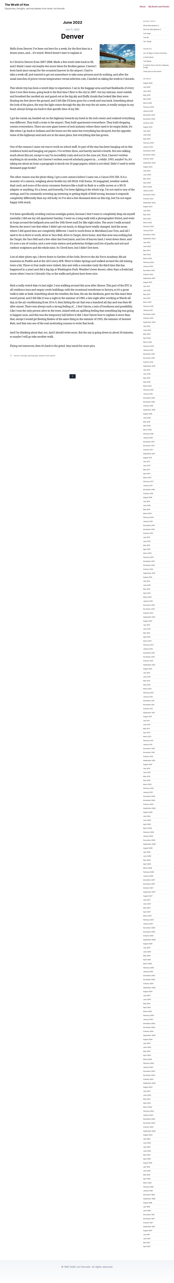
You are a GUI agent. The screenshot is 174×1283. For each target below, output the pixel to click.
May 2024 (146, 179)
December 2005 (149, 975)
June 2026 (147, 91)
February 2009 (148, 832)
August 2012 (147, 669)
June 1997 (147, 1238)
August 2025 (147, 127)
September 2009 (149, 808)
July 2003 (146, 1091)
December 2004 (149, 1023)
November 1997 (149, 1219)
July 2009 (146, 816)
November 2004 (149, 1027)
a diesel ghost (148, 57)
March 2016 (147, 513)
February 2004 (148, 1063)
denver (16, 356)
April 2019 (146, 382)
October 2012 (148, 661)
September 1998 (149, 1199)
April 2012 (146, 685)
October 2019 (148, 362)
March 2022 (147, 258)
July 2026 (146, 87)
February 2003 (148, 1111)
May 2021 (146, 294)
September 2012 (149, 665)
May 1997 (146, 1242)
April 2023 (147, 218)
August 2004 (147, 1039)
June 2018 (147, 418)
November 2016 (149, 489)
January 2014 (148, 601)
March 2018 (147, 430)
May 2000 (146, 1155)
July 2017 (146, 461)
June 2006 (147, 952)
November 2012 (149, 657)
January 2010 (148, 792)
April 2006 (147, 960)
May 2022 (146, 250)
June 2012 (147, 677)
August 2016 (147, 497)
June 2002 (147, 1143)
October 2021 (148, 274)
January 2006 (148, 971)
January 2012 (148, 697)
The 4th (146, 37)
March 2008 (147, 868)
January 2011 (147, 744)
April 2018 (146, 426)
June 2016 (147, 505)
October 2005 (148, 983)
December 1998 (149, 1195)
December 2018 (149, 398)
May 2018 (146, 422)
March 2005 (147, 1011)
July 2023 (146, 210)
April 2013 (146, 637)
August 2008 (147, 848)
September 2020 (149, 322)
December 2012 (149, 653)
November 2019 (149, 358)
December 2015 (149, 525)
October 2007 (148, 888)
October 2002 (148, 1127)
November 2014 (149, 565)
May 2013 (146, 633)
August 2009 (147, 812)
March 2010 (147, 784)
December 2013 (149, 605)
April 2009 (147, 824)
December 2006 (149, 928)
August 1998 (147, 1203)
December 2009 (149, 796)
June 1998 (147, 1211)
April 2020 (147, 338)
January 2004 (148, 1067)
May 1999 (146, 1175)
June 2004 (147, 1047)
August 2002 (147, 1135)
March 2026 (147, 103)
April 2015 (146, 549)
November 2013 (149, 609)
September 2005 (149, 987)
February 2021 (148, 306)
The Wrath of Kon (17, 4)
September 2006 (149, 940)
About (142, 6)
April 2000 (147, 1159)
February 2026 (148, 107)
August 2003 (147, 1087)
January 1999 (148, 1191)
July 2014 (146, 581)
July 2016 (146, 501)
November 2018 (149, 402)
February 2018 (148, 434)
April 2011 (146, 732)
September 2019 (149, 366)
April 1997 (146, 1246)
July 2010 (146, 768)
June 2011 (146, 724)
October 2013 (148, 613)
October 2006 (148, 936)
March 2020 (147, 342)
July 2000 (146, 1147)
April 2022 (147, 254)
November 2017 (149, 446)
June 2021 (147, 290)
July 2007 (146, 900)
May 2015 (146, 545)
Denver (72, 36)
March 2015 (147, 553)
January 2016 (148, 521)
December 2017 (149, 442)
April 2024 (147, 183)
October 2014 (148, 569)
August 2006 (147, 944)
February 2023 (148, 226)
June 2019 (147, 374)
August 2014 (147, 577)
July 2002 (146, 1139)
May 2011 (146, 728)
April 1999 (146, 1179)
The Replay (147, 61)
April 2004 (147, 1055)
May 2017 (146, 469)
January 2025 (148, 147)
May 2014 (146, 589)
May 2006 (146, 956)
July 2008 (146, 852)
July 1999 (146, 1167)
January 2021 (148, 310)
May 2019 (146, 378)
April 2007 (147, 912)
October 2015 (148, 533)
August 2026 (147, 83)
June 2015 (147, 541)
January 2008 (148, 876)
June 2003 (147, 1095)
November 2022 (149, 234)
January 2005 (148, 1019)
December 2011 (148, 701)
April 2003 (147, 1103)
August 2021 (147, 282)
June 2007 (147, 904)
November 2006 (149, 932)
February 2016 (148, 517)
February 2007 (148, 920)
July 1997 (146, 1234)
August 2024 (147, 167)
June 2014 (147, 585)
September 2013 (149, 617)
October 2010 (148, 756)
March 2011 (147, 736)
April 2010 (146, 780)
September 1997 (149, 1226)
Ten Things (147, 41)
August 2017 (147, 458)
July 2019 (146, 370)
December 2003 (149, 1071)
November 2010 (149, 752)
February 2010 (148, 788)
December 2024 (149, 151)
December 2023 (149, 195)
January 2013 (148, 649)
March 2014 (147, 597)
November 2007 (149, 884)
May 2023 (146, 214)
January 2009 (148, 836)
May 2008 (146, 860)
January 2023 (148, 230)
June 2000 (147, 1151)
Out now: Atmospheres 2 (152, 29)
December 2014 (149, 561)
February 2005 (148, 1015)
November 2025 (149, 119)
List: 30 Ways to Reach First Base (155, 53)
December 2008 (149, 840)
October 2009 (148, 804)
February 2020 (148, 346)
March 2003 (147, 1107)
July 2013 (146, 625)
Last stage (147, 33)
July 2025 (146, 131)
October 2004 (148, 1031)
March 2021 (147, 302)
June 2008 (147, 856)
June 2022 (147, 246)
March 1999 (147, 1183)
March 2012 (147, 689)
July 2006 (146, 948)
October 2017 (148, 450)
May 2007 (146, 908)
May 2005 (146, 1003)
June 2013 (147, 629)
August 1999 (147, 1163)
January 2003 (148, 1115)
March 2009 (147, 828)
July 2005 (146, 995)
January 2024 (148, 191)
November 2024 (149, 155)
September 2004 (149, 1035)
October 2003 (148, 1079)
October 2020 (148, 318)
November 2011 (148, 705)
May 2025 (146, 139)
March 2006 (147, 964)
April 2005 (147, 1007)
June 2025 (147, 135)
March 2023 (147, 223)
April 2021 (146, 298)
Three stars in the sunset (152, 71)
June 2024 (147, 175)
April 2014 (146, 593)
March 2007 (147, 916)
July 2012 (146, 673)
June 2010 (147, 772)
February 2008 (148, 872)
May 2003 (146, 1099)
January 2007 (148, 924)
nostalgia (23, 356)
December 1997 (149, 1215)
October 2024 (148, 159)
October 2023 (148, 199)
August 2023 (147, 206)
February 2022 (148, 262)
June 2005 (147, 999)
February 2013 (148, 645)
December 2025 (149, 115)
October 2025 (148, 123)
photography (33, 356)
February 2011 (148, 740)
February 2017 (148, 481)
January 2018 (148, 438)
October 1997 (148, 1223)
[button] (117, 56)
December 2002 (149, 1119)
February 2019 (148, 390)
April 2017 (146, 473)
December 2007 (149, 880)
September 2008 (149, 844)
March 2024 (147, 187)
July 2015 (146, 537)
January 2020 (148, 350)
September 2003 (149, 1083)
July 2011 (146, 720)
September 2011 (149, 713)
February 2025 (148, 143)
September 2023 (149, 203)
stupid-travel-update (47, 356)
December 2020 (149, 314)
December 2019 (149, 354)
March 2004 (147, 1059)
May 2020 (146, 334)
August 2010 (147, 764)
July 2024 (146, 171)
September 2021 (149, 278)
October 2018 (148, 406)
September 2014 (149, 573)
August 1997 (147, 1230)
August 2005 (147, 991)
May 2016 (146, 509)
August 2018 (147, 414)
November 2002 (149, 1123)
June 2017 (147, 465)
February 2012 (148, 693)
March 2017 (147, 478)
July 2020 (146, 326)
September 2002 (149, 1131)
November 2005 (149, 979)
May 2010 (146, 776)
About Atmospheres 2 (151, 25)
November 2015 (149, 529)
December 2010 (149, 748)
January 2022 (148, 266)
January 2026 (148, 111)
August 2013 (147, 621)
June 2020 (147, 330)
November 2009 (149, 800)
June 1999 (147, 1171)
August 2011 (147, 716)
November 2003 (149, 1075)
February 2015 (148, 557)
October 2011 (148, 709)
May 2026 (146, 95)
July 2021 (146, 286)
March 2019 (147, 386)
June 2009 (147, 820)
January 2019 (148, 394)
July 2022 (146, 242)
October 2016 (148, 493)
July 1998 (146, 1207)
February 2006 (148, 968)
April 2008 (147, 864)
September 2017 (149, 454)
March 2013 (147, 641)
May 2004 (146, 1051)
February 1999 (148, 1187)
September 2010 (149, 760)
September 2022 (149, 238)
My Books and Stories (158, 6)
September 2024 (149, 163)
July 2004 (146, 1043)
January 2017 (148, 485)
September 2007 (149, 892)
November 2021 (149, 270)
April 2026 (147, 99)
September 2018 (149, 410)
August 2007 (147, 896)
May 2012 (146, 681)
